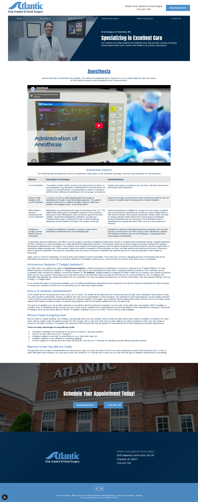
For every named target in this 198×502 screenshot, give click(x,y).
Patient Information (110, 18)
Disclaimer (131, 495)
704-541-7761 (144, 9)
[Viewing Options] (5, 497)
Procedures (45, 18)
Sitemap (139, 495)
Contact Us (176, 18)
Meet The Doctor (76, 18)
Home (19, 18)
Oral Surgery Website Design (92, 498)
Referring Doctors (145, 18)
